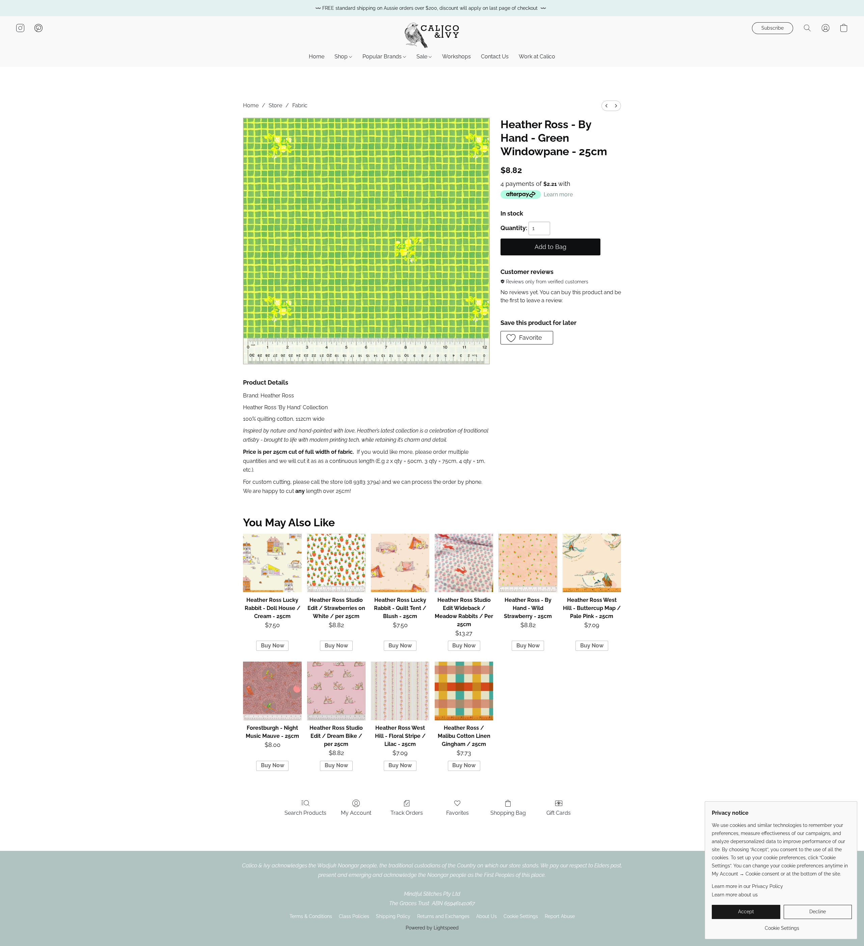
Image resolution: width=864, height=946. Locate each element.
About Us (486, 916)
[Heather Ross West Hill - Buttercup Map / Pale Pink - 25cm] (592, 563)
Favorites (457, 813)
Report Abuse (560, 916)
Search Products (305, 813)
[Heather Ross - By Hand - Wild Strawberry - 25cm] (527, 563)
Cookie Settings (521, 916)
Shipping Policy (393, 916)
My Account (356, 813)
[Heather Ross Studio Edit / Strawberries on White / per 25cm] (336, 563)
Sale (422, 56)
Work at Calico (537, 56)
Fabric (299, 105)
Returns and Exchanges (443, 916)
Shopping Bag (508, 813)
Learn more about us (735, 894)
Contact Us (495, 56)
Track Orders (406, 813)
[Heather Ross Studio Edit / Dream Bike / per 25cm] (336, 691)
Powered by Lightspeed (432, 927)
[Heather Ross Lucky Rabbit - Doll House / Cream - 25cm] (272, 563)
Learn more (558, 194)
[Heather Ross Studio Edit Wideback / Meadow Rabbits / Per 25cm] (464, 563)
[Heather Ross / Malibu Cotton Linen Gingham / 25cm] (464, 691)
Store (275, 105)
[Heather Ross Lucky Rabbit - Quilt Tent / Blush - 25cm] (400, 563)
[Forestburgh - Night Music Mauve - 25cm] (272, 691)
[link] (782, 925)
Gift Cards (558, 813)
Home (316, 56)
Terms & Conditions (311, 916)
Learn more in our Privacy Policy (747, 886)
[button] (432, 34)
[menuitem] (606, 106)
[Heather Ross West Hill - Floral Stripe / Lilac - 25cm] (400, 691)
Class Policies (354, 916)
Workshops (456, 56)
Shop (341, 56)
